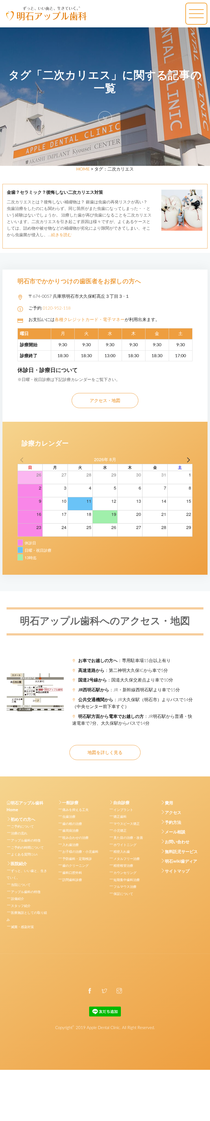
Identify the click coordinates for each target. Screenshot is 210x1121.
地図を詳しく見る (105, 752)
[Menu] (196, 14)
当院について (21, 884)
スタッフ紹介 (21, 906)
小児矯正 (120, 830)
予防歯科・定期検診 (77, 858)
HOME (83, 169)
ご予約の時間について (27, 847)
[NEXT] (187, 459)
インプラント (123, 809)
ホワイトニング (124, 844)
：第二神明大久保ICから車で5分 (123, 670)
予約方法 (173, 822)
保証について (123, 893)
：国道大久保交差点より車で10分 (125, 680)
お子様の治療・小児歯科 (80, 851)
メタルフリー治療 (126, 858)
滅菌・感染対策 (22, 927)
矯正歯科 (120, 816)
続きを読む (61, 235)
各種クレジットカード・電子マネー (90, 319)
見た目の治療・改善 (128, 837)
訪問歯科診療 (72, 880)
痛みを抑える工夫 (75, 809)
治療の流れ (19, 833)
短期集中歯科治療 (126, 880)
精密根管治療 (123, 865)
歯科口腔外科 (72, 872)
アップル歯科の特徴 (25, 840)
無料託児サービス (181, 852)
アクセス (173, 813)
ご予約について (22, 826)
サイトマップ (177, 871)
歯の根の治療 (72, 823)
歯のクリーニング (75, 865)
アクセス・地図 (105, 400)
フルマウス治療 (124, 886)
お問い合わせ (177, 842)
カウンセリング (124, 872)
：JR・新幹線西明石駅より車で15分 (129, 690)
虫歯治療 (68, 816)
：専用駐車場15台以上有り (124, 660)
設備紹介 (17, 898)
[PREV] (23, 459)
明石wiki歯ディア (181, 861)
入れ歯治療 (70, 844)
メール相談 (175, 832)
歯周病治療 (70, 830)
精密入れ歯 (121, 851)
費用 (169, 803)
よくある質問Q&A (24, 854)
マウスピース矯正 (126, 823)
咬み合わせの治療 (75, 837)
